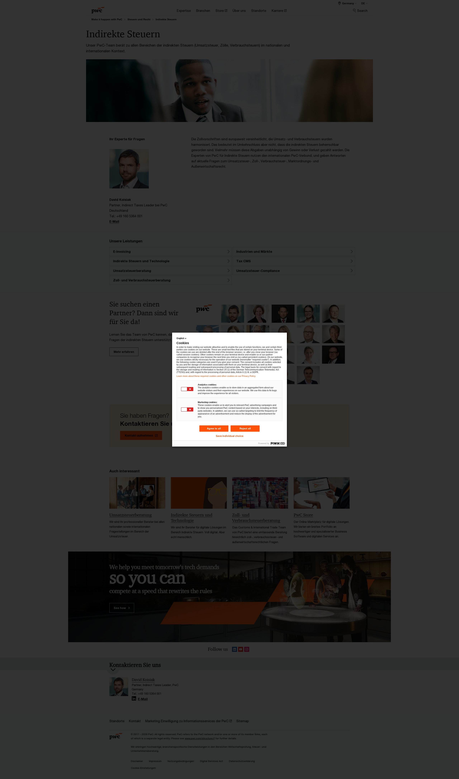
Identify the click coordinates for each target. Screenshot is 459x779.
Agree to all (214, 428)
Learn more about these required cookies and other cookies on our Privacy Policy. (216, 376)
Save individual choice (229, 436)
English (180, 338)
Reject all (245, 428)
